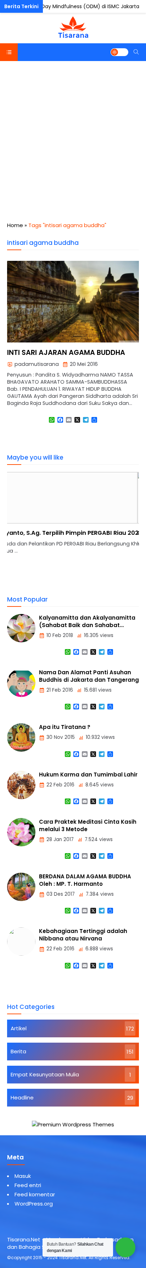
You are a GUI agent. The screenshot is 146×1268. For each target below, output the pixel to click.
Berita (18, 1051)
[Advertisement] (73, 138)
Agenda (18, 7)
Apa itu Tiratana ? (64, 727)
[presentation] (34, 532)
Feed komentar (35, 1194)
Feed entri (28, 1185)
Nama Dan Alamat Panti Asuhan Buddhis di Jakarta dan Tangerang (89, 676)
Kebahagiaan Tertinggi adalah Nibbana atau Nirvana (83, 934)
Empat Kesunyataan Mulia (45, 1074)
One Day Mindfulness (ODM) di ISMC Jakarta (84, 6)
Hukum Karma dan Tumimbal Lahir (88, 774)
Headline (22, 1097)
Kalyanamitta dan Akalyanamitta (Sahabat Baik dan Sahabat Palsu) (87, 625)
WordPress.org (34, 1203)
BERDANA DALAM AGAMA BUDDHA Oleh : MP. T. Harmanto (85, 880)
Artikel (19, 1028)
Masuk (23, 1176)
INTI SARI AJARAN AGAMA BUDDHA (66, 352)
